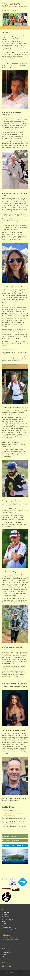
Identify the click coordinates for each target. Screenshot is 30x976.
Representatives (6, 951)
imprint (4, 954)
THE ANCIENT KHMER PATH (9, 938)
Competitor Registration (10, 841)
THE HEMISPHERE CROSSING (10, 940)
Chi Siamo (4, 949)
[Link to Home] (15, 5)
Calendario (5, 918)
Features (4, 914)
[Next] (26, 19)
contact (4, 956)
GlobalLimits (5, 912)
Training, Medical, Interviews (10, 929)
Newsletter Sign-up (9, 836)
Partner (4, 925)
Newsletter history (7, 927)
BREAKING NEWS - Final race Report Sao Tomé (13, 814)
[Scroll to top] (26, 972)
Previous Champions (8, 920)
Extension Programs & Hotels (12, 845)
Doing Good (5, 923)
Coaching (4, 921)
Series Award (5, 916)
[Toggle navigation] (3, 27)
